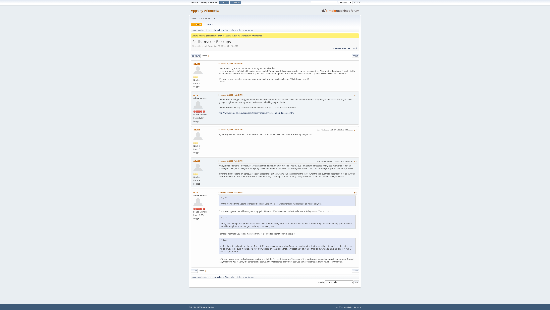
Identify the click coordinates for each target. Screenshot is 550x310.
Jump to (321, 282)
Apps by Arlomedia (205, 11)
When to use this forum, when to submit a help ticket (239, 35)
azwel (196, 63)
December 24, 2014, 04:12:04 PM (230, 64)
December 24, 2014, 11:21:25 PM (230, 130)
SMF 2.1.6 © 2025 (195, 307)
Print (355, 56)
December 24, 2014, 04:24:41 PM (230, 95)
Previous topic (339, 48)
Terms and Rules (346, 307)
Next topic (353, 48)
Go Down (196, 56)
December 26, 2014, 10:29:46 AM (230, 192)
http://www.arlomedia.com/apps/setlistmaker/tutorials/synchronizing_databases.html (256, 113)
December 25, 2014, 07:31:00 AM (230, 161)
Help (336, 307)
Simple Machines (208, 307)
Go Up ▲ (357, 307)
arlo (195, 95)
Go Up (194, 271)
